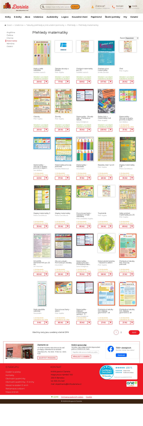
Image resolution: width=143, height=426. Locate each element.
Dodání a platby (13, 372)
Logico (64, 17)
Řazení (122, 38)
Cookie (89, 397)
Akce (27, 17)
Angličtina (11, 32)
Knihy (8, 17)
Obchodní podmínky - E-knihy (20, 382)
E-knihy (18, 17)
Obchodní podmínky (15, 379)
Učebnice (38, 17)
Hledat (75, 7)
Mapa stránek (12, 392)
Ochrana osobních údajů (72, 397)
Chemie (10, 38)
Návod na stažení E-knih (17, 385)
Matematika (12, 41)
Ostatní (134, 17)
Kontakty (10, 375)
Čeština (10, 35)
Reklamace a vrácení (15, 389)
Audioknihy (52, 17)
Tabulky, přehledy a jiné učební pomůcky (45, 25)
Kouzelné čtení (79, 17)
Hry (125, 17)
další (134, 332)
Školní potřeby (112, 17)
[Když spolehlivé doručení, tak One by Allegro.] (132, 386)
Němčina (10, 44)
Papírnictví (96, 17)
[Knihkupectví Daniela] (17, 6)
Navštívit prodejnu (47, 358)
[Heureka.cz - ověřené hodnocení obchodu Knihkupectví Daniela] (116, 372)
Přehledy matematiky (88, 25)
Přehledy (71, 25)
